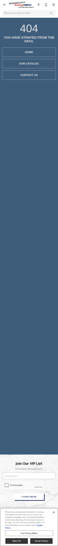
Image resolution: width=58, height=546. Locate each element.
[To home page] (21, 4)
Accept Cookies (41, 541)
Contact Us (29, 75)
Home (29, 52)
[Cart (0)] (53, 4)
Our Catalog (29, 63)
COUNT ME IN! (29, 496)
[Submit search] (51, 13)
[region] (29, 527)
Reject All (17, 541)
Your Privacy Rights (29, 533)
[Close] (54, 512)
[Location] (38, 4)
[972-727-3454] (46, 4)
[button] (4, 4)
